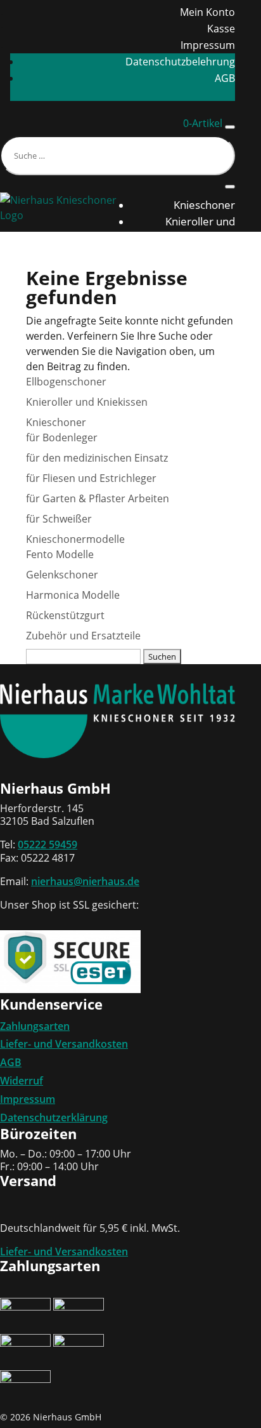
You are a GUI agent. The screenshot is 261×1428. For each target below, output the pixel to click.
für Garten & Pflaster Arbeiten (97, 498)
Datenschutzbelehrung (180, 62)
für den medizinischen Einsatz (97, 458)
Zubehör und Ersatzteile (83, 636)
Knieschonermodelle (75, 539)
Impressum (208, 45)
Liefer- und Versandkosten (64, 1044)
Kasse (221, 29)
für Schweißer (59, 519)
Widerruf (21, 1081)
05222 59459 (47, 844)
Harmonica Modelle (73, 595)
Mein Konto (207, 12)
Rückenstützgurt (194, 271)
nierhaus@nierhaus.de (85, 881)
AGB (225, 78)
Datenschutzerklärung (54, 1117)
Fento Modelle (60, 554)
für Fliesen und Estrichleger (91, 478)
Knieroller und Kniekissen (87, 402)
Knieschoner (204, 204)
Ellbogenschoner (194, 254)
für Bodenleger (62, 437)
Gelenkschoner (62, 575)
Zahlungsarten (35, 1026)
